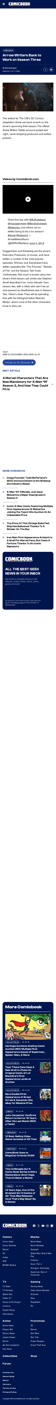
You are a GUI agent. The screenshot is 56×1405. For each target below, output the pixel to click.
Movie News (36, 1241)
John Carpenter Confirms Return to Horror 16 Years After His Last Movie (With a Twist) (20, 1120)
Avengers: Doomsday (40, 1268)
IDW (4, 1261)
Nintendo (34, 1294)
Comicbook (8, 50)
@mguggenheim (17, 223)
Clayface (34, 1260)
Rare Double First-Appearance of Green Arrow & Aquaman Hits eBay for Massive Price (19, 1098)
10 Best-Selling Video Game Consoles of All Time (21, 1138)
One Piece (7, 1349)
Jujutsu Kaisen (9, 1337)
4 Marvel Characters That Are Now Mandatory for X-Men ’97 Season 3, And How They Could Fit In (25, 383)
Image (5, 1257)
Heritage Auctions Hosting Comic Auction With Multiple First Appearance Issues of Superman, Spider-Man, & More (25, 1050)
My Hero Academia (11, 1345)
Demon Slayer (9, 1333)
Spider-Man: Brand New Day (41, 1254)
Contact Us (8, 1373)
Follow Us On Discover (18, 362)
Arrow (5, 354)
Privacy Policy (10, 604)
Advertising (8, 1376)
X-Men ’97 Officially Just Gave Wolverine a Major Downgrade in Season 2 (26, 495)
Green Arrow (28, 354)
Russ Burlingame (11, 68)
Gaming (35, 1281)
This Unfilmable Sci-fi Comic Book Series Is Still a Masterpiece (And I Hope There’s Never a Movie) (21, 1173)
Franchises (38, 1320)
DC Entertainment (15, 354)
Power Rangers (37, 1341)
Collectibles (12, 1042)
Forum (7, 1363)
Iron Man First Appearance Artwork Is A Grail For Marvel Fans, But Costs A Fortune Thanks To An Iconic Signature (29, 542)
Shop (34, 1356)
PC (32, 1306)
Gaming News (37, 1286)
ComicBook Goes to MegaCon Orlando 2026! (20, 1154)
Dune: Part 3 (36, 1264)
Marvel (6, 1249)
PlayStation (36, 1302)
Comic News (8, 1241)
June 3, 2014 (36, 243)
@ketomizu (14, 227)
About (6, 1380)
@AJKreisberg (37, 219)
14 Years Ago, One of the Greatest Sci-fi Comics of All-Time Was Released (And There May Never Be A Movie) (20, 1196)
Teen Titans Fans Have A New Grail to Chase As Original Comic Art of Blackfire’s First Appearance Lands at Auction (19, 1075)
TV (4, 1281)
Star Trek (35, 1337)
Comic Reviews (9, 1245)
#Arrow (12, 235)
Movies (35, 1237)
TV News (6, 1286)
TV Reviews (8, 1290)
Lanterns (6, 1306)
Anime (7, 1320)
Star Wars (35, 1333)
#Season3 (22, 235)
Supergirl (35, 1249)
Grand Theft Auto (38, 1345)
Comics (9, 1111)
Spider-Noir (8, 1294)
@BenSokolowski (37, 223)
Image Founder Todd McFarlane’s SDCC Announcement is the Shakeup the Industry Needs (28, 480)
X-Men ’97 (7, 1298)
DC (4, 1253)
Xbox (33, 1298)
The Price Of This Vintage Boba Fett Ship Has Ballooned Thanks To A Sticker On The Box (28, 526)
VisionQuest (8, 1314)
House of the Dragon (12, 1302)
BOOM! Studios (9, 1265)
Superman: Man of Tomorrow (39, 1273)
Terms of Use (18, 602)
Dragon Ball (8, 1329)
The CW (37, 354)
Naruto (6, 1341)
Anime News (8, 1325)
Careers (7, 1384)
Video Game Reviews (40, 1290)
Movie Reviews (37, 1245)
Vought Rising (9, 1310)
